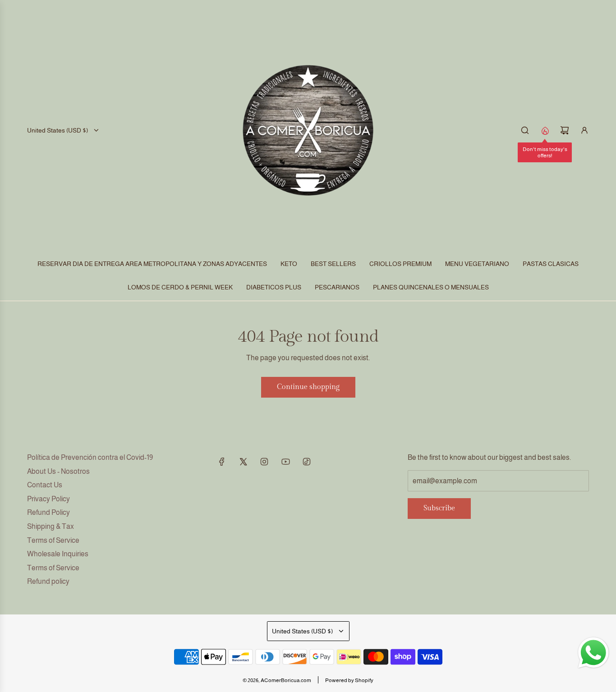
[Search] (525, 130)
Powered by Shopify (349, 680)
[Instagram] (264, 462)
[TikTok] (307, 462)
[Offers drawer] (545, 130)
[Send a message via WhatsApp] (593, 653)
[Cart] (565, 130)
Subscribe (439, 508)
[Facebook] (222, 462)
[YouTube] (285, 462)
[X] (243, 462)
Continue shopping (308, 387)
